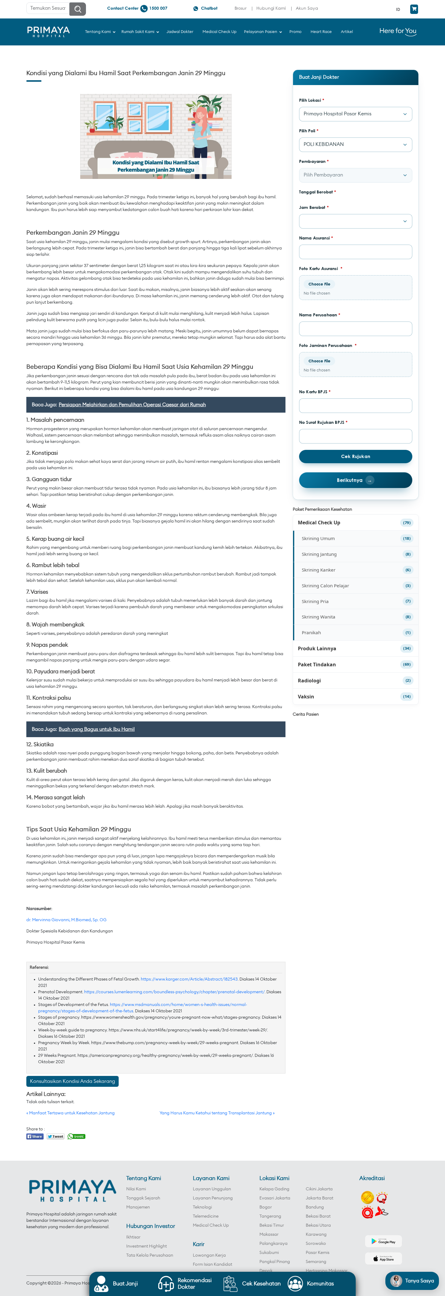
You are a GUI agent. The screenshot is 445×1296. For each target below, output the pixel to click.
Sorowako (316, 1244)
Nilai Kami (136, 1189)
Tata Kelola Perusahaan (149, 1255)
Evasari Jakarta (274, 1198)
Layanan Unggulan (212, 1189)
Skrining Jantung (319, 554)
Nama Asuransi (316, 237)
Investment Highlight (146, 1246)
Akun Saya (307, 8)
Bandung (315, 1207)
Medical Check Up (319, 522)
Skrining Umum (318, 538)
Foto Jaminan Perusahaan (328, 345)
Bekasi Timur (271, 1225)
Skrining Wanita (318, 617)
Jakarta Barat (319, 1198)
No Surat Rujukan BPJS (323, 422)
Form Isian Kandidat (212, 1264)
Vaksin (306, 696)
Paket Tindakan (317, 664)
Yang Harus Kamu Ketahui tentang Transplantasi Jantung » (217, 1113)
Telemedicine (206, 1216)
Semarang (316, 1262)
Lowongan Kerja (209, 1255)
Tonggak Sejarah (143, 1198)
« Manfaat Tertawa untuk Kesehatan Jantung (70, 1113)
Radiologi (309, 680)
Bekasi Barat (318, 1216)
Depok (265, 1271)
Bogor (265, 1207)
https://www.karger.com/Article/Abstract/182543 (189, 979)
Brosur (240, 8)
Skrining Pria (315, 601)
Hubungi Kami (271, 8)
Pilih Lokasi (311, 100)
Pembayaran (314, 161)
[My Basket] (414, 9)
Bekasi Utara (318, 1225)
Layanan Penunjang (213, 1198)
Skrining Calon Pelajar (325, 585)
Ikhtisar (133, 1237)
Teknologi (202, 1207)
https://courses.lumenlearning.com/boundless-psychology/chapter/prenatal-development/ (174, 992)
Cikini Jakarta (319, 1189)
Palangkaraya (273, 1244)
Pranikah (311, 632)
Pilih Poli (309, 130)
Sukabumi (269, 1253)
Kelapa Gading (274, 1189)
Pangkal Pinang (274, 1262)
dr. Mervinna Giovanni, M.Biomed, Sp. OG (66, 920)
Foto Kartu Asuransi (320, 268)
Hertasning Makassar (327, 1271)
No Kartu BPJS (315, 391)
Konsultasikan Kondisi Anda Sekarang (72, 1081)
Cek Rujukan (355, 456)
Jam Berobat (314, 207)
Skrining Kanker (318, 570)
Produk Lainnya (317, 648)
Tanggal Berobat (317, 191)
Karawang (316, 1234)
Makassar (269, 1234)
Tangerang (270, 1216)
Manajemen (138, 1207)
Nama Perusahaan (319, 314)
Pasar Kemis (317, 1253)
